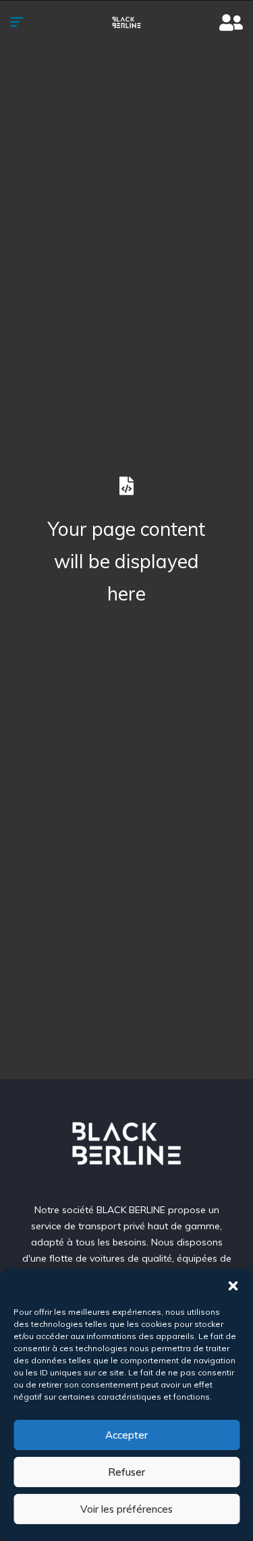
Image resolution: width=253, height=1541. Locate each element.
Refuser (126, 1472)
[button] (233, 1286)
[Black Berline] (127, 23)
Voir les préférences (126, 1509)
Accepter (126, 1435)
